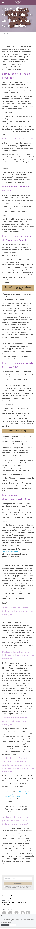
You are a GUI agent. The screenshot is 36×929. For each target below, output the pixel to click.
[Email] (23, 913)
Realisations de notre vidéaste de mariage (18, 288)
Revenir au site (7, 909)
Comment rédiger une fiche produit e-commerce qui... (15, 897)
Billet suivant (5, 900)
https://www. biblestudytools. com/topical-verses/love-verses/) (17, 793)
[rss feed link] (28, 913)
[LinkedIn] (16, 913)
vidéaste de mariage (10, 552)
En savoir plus (8, 922)
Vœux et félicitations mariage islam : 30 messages (15, 903)
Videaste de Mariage (18, 430)
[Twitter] (10, 913)
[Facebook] (4, 913)
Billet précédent (6, 894)
